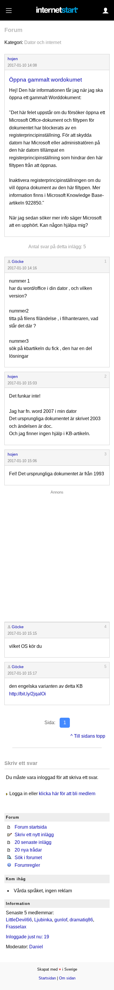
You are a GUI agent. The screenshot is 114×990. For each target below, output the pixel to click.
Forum (13, 30)
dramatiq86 (81, 919)
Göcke (18, 261)
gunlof (60, 919)
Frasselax (16, 926)
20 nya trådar (28, 849)
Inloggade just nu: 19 (27, 936)
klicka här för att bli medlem (67, 793)
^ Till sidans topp (87, 736)
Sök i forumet (28, 857)
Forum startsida (31, 827)
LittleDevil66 (19, 919)
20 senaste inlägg (33, 842)
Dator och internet (42, 42)
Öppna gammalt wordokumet (45, 80)
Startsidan (47, 978)
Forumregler (27, 865)
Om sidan (67, 978)
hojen (13, 58)
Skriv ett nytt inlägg (34, 834)
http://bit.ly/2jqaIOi (27, 693)
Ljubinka (43, 919)
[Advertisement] (57, 554)
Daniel (36, 946)
